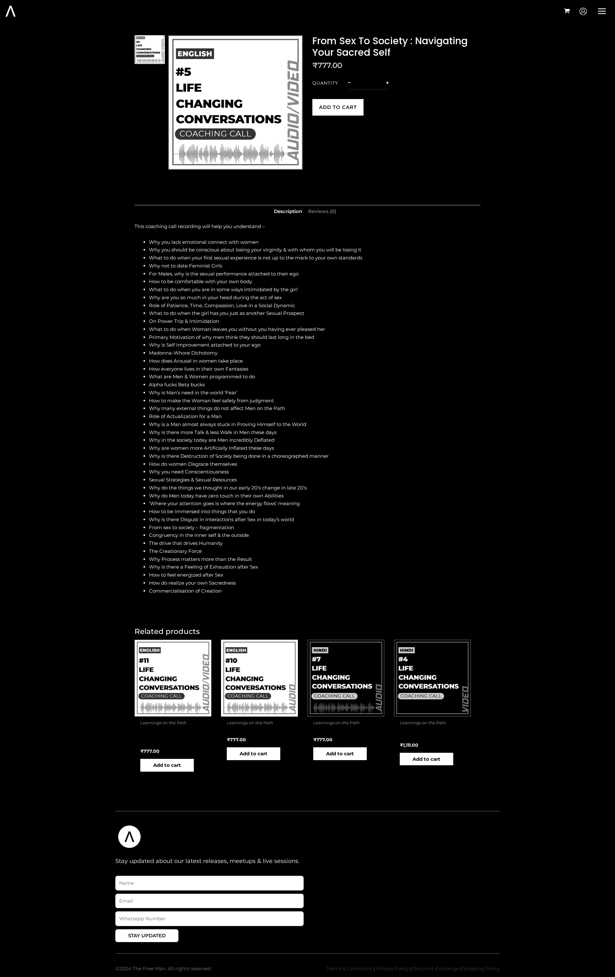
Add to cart (338, 107)
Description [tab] (288, 211)
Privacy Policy (392, 968)
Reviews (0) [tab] (322, 211)
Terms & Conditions (349, 968)
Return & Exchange (436, 968)
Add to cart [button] (167, 765)
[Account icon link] (583, 11)
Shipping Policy (481, 968)
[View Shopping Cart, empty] (567, 11)
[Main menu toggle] (602, 11)
